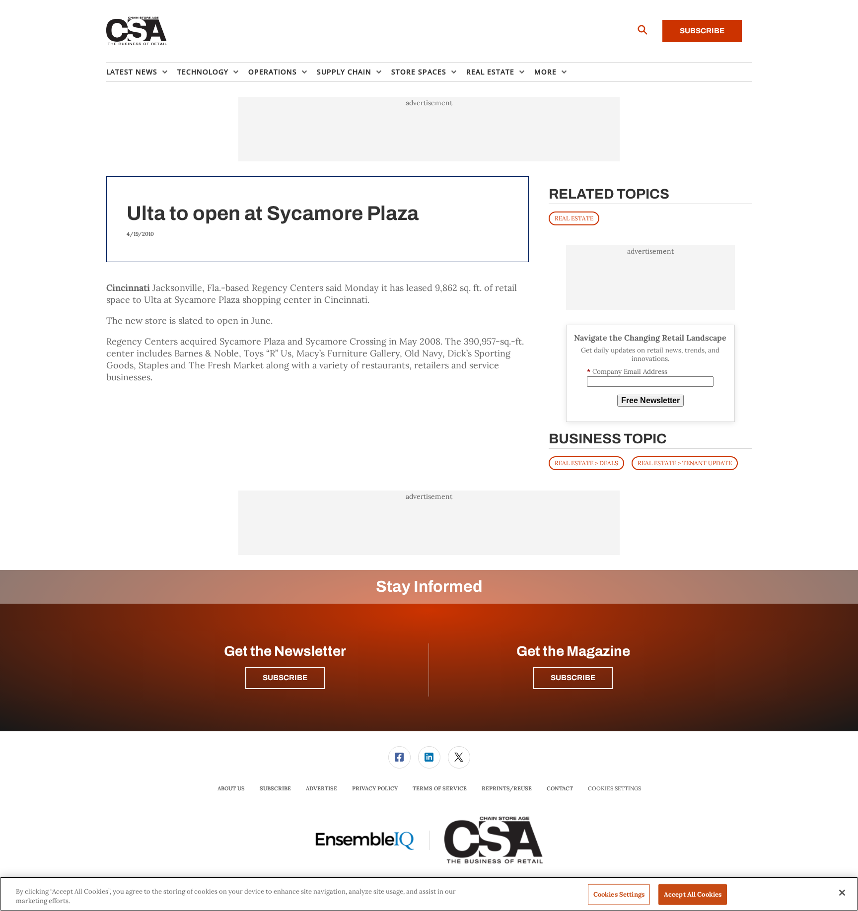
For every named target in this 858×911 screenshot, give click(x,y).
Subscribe (702, 31)
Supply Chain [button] (344, 71)
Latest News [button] (131, 71)
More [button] (545, 71)
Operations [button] (272, 71)
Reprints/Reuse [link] (507, 788)
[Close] (842, 893)
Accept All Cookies (692, 894)
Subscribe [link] (275, 788)
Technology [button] (202, 71)
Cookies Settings (614, 788)
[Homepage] (136, 31)
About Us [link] (231, 788)
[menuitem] (141, 72)
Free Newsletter (650, 400)
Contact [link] (560, 788)
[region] (429, 894)
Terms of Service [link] (440, 788)
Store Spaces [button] (418, 71)
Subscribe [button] (285, 678)
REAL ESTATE (574, 218)
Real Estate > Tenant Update (685, 463)
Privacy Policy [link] (375, 788)
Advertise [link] (321, 788)
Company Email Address (627, 371)
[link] (399, 757)
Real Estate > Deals (586, 463)
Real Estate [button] (490, 71)
